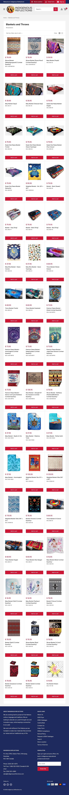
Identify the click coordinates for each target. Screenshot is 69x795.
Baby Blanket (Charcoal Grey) (34, 103)
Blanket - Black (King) (32, 227)
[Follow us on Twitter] (8, 784)
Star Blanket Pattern (52, 684)
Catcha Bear (41, 723)
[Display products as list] (62, 33)
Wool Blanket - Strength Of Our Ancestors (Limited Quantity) (33, 395)
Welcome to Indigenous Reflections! (13, 2)
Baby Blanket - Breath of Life (13, 436)
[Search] (56, 9)
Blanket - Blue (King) (52, 227)
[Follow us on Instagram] (11, 784)
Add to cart (14, 75)
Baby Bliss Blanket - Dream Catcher (12, 268)
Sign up (62, 2)
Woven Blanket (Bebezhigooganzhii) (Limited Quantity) (13, 62)
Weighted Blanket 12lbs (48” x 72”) (13, 519)
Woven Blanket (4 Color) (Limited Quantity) (54, 643)
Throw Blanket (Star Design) (34, 560)
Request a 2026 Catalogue (45, 736)
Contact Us (40, 725)
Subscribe (43, 769)
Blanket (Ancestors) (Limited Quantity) (13, 684)
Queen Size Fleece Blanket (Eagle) (54, 104)
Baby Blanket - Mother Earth (55, 436)
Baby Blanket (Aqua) (11, 103)
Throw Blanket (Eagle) (11, 560)
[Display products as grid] (59, 33)
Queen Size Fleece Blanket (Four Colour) (54, 146)
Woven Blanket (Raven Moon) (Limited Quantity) (34, 61)
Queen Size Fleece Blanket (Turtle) (12, 146)
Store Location (41, 742)
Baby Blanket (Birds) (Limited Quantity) (55, 561)
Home (5, 17)
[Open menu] (4, 9)
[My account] (62, 9)
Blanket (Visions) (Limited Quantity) (54, 602)
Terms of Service (42, 745)
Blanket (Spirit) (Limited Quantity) (12, 643)
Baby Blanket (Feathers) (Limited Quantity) (33, 602)
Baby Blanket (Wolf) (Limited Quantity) (13, 602)
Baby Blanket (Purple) (53, 60)
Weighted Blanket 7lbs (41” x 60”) (34, 478)
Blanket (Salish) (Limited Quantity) (33, 684)
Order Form (41, 728)
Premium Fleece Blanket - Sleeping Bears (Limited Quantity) (33, 351)
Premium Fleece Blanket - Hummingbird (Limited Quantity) (12, 351)
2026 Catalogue (42, 720)
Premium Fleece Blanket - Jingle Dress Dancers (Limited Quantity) (55, 351)
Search (39, 739)
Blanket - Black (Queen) (53, 186)
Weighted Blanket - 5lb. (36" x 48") (34, 187)
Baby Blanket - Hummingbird (13, 477)
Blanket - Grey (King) (11, 227)
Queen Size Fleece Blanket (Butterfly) (12, 187)
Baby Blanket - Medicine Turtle (33, 437)
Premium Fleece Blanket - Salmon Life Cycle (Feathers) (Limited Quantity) (13, 395)
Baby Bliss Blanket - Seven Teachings (33, 268)
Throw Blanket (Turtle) (11, 308)
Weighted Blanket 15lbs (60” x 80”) (55, 478)
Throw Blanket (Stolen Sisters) (53, 268)
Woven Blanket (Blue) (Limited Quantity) (32, 643)
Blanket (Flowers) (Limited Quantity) (33, 519)
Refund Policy (41, 734)
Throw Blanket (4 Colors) (54, 518)
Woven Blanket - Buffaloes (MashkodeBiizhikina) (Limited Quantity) (54, 395)
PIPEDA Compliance (43, 731)
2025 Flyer (40, 717)
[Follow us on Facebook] (4, 784)
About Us (40, 714)
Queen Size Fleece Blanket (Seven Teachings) (33, 146)
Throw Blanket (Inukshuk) (33, 308)
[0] (65, 9)
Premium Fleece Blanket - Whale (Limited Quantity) (54, 309)
